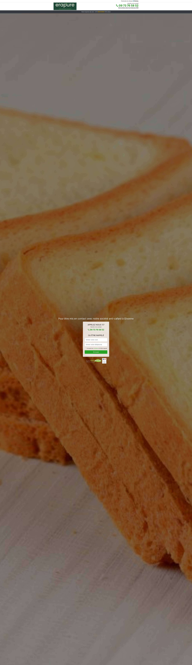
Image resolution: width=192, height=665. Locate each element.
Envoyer (96, 352)
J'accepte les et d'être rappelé (97, 348)
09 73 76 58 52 (128, 5)
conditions (95, 348)
